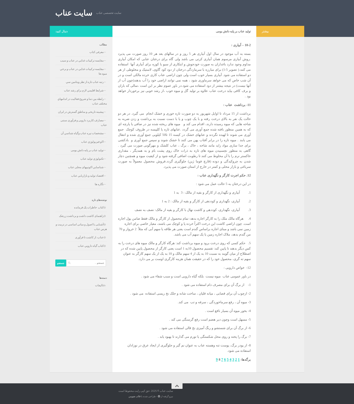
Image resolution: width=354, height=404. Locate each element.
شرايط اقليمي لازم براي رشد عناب (84, 90)
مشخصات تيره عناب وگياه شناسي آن (82, 133)
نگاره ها (99, 184)
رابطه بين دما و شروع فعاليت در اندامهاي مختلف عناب (82, 101)
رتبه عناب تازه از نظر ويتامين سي (85, 82)
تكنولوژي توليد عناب (92, 158)
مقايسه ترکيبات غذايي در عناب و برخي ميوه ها (83, 71)
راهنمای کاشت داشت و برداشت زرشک (81, 216)
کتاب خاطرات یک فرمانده (89, 207)
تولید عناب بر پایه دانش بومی (87, 150)
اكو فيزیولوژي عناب (92, 141)
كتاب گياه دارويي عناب (91, 245)
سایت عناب (73, 13)
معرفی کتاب (96, 52)
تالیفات (99, 285)
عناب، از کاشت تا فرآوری (89, 237)
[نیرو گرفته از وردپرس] (159, 396)
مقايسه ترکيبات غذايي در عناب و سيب (82, 60)
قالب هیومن (134, 396)
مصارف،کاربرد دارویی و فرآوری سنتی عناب (83, 123)
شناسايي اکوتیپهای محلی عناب (86, 167)
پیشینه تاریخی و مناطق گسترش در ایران (81, 112)
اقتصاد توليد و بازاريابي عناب (87, 175)
